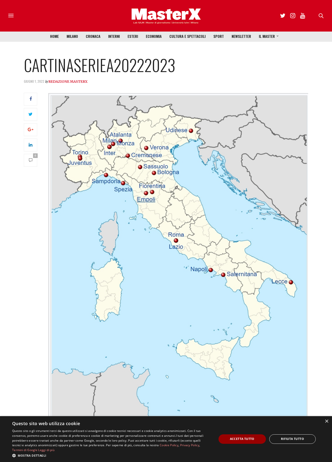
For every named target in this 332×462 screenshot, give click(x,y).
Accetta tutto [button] (242, 439)
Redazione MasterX (67, 81)
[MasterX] (166, 15)
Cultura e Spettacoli (187, 36)
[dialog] (166, 439)
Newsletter (241, 36)
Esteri (133, 36)
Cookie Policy (169, 445)
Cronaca (93, 36)
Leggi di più (46, 450)
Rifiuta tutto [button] (292, 439)
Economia (154, 36)
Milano (72, 36)
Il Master (267, 36)
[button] (111, 455)
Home (54, 36)
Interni (114, 36)
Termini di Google (24, 450)
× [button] (326, 421)
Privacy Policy (189, 445)
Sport (218, 36)
